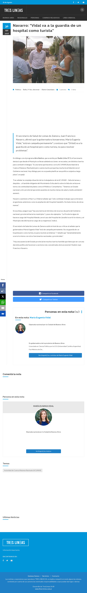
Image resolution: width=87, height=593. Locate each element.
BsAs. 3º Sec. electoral (31, 90)
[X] (3, 296)
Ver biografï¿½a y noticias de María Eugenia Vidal (55, 355)
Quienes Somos (33, 576)
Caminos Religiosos (51, 18)
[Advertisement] (48, 114)
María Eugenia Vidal (40, 317)
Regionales (22, 18)
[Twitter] (79, 2)
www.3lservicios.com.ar (43, 589)
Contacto (55, 576)
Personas (35, 18)
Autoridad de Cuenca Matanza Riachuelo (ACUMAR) (22, 470)
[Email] (3, 308)
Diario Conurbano (48, 90)
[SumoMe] (3, 313)
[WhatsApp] (3, 302)
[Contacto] (83, 2)
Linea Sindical (69, 18)
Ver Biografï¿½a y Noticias (43, 451)
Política (18, 90)
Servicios (45, 576)
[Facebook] (74, 2)
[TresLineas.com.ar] (14, 10)
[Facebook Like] (3, 291)
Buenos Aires (8, 18)
